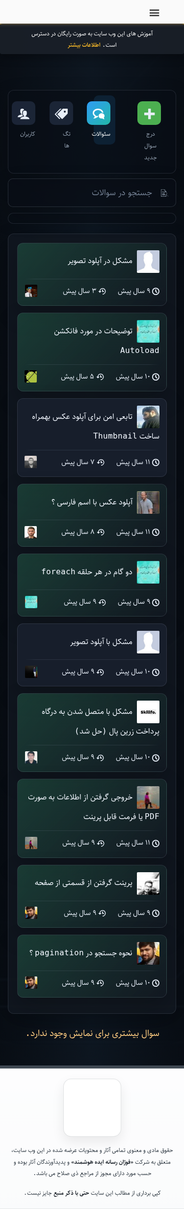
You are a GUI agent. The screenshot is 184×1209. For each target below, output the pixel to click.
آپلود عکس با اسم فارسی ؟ (92, 502)
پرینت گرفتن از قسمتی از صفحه (83, 882)
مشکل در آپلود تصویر (100, 260)
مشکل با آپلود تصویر (101, 641)
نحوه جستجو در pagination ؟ (80, 952)
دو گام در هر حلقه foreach (86, 571)
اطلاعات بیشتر (84, 44)
